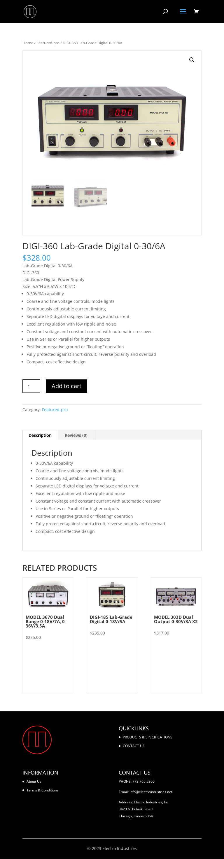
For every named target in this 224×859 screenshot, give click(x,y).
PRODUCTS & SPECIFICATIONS (147, 737)
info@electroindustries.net (151, 791)
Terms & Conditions (43, 790)
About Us (34, 781)
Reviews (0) (76, 435)
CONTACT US (134, 745)
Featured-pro (48, 42)
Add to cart (66, 386)
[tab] (40, 435)
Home (27, 42)
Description (40, 435)
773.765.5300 (143, 781)
